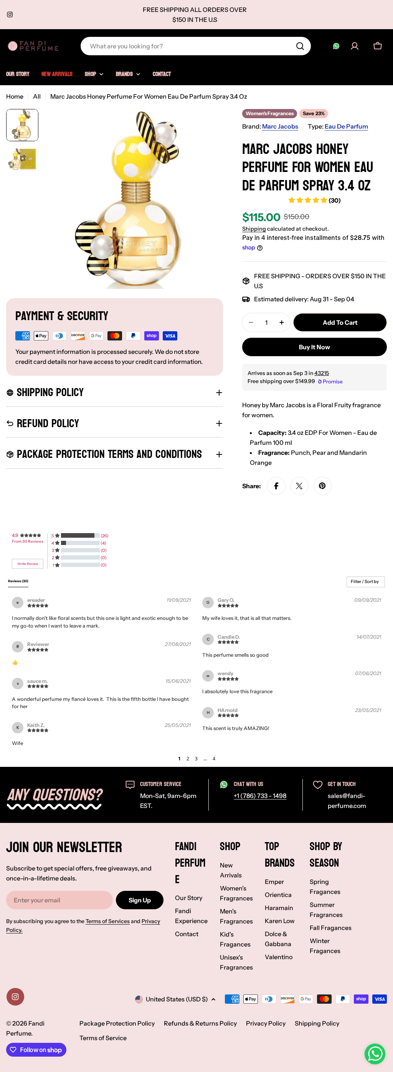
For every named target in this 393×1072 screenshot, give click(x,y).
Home (14, 96)
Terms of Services (108, 921)
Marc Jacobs (280, 126)
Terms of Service (103, 1038)
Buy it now (314, 347)
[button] (172, 759)
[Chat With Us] (336, 46)
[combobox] (196, 46)
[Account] (354, 46)
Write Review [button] (27, 564)
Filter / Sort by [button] (365, 582)
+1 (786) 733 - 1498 (260, 795)
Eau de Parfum (346, 126)
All (37, 96)
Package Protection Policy (117, 1023)
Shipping (254, 228)
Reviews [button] (18, 581)
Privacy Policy (266, 1023)
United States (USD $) (177, 999)
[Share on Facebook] (276, 486)
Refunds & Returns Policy (200, 1023)
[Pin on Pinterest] (322, 486)
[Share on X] (299, 486)
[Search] (300, 46)
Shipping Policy (317, 1023)
